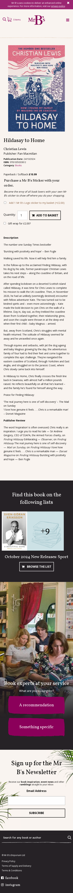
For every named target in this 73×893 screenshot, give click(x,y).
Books (18, 165)
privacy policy (58, 6)
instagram (12, 885)
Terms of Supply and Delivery (16, 866)
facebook (11, 878)
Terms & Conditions (12, 871)
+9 (45, 531)
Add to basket (47, 215)
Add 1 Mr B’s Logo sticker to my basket (36, 202)
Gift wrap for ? (19, 223)
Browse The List (38, 567)
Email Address (36, 791)
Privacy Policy (8, 861)
